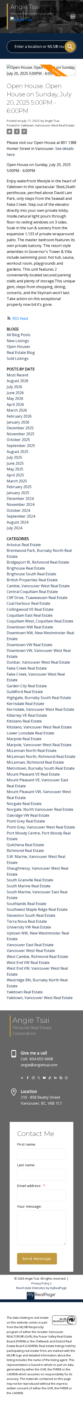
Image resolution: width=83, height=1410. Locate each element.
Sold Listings (18, 358)
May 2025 (15, 469)
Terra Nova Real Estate (27, 921)
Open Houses (18, 346)
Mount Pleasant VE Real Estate (33, 774)
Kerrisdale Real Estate (25, 703)
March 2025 (17, 481)
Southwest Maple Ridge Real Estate (37, 909)
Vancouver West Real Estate (31, 950)
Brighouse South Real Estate (31, 573)
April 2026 (15, 404)
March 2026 (17, 410)
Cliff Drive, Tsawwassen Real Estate (37, 597)
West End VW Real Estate (28, 962)
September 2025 (21, 445)
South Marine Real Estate (28, 885)
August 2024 (17, 522)
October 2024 (18, 510)
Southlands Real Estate (26, 903)
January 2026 (18, 422)
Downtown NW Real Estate (30, 627)
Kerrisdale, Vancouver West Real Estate (40, 709)
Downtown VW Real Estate (29, 644)
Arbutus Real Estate (24, 544)
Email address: (29, 1185)
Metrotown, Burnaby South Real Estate (40, 768)
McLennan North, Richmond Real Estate (41, 756)
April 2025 (15, 475)
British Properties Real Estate (32, 579)
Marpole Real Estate (24, 738)
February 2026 (19, 416)
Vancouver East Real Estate (30, 944)
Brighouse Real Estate (26, 568)
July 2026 (14, 386)
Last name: (26, 1165)
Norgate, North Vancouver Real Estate (40, 809)
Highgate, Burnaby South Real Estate (39, 697)
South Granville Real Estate (30, 880)
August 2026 (17, 380)
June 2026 (15, 392)
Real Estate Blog (21, 352)
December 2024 (20, 498)
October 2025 (18, 439)
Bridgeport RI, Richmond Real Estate (38, 562)
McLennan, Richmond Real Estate (35, 762)
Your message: (29, 1206)
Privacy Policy (40, 1283)
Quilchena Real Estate (25, 844)
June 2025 (15, 463)
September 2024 (21, 516)
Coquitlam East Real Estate (30, 615)
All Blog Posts (18, 334)
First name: (26, 1144)
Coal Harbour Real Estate (28, 603)
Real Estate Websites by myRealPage (41, 1288)
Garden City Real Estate (27, 685)
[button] (22, 1077)
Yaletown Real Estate (25, 991)
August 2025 (17, 451)
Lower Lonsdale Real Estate (30, 733)
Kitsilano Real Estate (24, 721)
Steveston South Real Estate (31, 915)
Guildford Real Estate (25, 691)
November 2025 (20, 433)
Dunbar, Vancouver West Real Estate (38, 662)
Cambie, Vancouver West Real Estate (38, 585)
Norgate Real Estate (24, 803)
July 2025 (14, 457)
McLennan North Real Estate (31, 750)
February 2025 (19, 486)
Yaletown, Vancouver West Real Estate (47, 125)
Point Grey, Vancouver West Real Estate (41, 827)
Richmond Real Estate (25, 850)
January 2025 (18, 492)
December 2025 (20, 427)
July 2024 (14, 527)
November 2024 (20, 504)
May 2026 (15, 398)
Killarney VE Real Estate (27, 715)
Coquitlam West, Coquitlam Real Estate (40, 621)
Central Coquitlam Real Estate (32, 591)
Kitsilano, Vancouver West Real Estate (39, 727)
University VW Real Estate (29, 927)
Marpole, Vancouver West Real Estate (39, 744)
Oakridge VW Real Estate (28, 815)
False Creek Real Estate (27, 668)
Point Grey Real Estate (26, 821)
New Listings (18, 340)
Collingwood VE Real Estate (30, 609)
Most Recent (17, 375)
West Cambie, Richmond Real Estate (37, 956)
